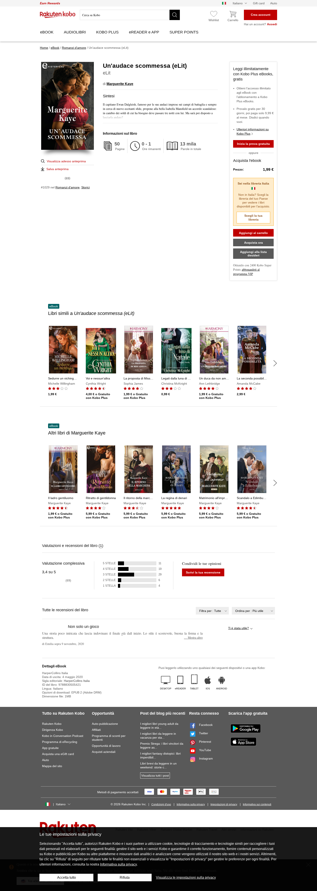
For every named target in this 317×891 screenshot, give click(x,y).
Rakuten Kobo (51, 723)
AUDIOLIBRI (75, 32)
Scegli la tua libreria (253, 217)
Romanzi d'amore (67, 187)
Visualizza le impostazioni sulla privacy (186, 877)
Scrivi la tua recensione (203, 572)
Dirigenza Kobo (52, 729)
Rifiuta (125, 877)
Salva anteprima (57, 169)
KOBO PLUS (108, 32)
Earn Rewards (50, 3)
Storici (85, 187)
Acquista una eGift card (58, 754)
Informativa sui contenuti (257, 804)
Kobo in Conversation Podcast (62, 736)
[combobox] (212, 611)
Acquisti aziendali (103, 752)
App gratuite (50, 748)
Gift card (259, 3)
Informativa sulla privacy (191, 804)
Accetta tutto (66, 877)
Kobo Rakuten (57, 14)
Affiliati (96, 729)
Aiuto (273, 3)
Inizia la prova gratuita (253, 143)
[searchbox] (130, 15)
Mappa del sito (52, 766)
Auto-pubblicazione (105, 723)
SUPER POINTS (184, 32)
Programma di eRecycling (59, 742)
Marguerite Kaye (120, 84)
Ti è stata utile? (238, 628)
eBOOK (47, 32)
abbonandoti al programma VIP (246, 271)
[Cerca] (174, 15)
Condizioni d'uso (161, 804)
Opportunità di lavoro (106, 745)
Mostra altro (193, 637)
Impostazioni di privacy (223, 804)
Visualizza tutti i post (155, 775)
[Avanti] (275, 363)
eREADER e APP (144, 32)
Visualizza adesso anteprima (66, 161)
